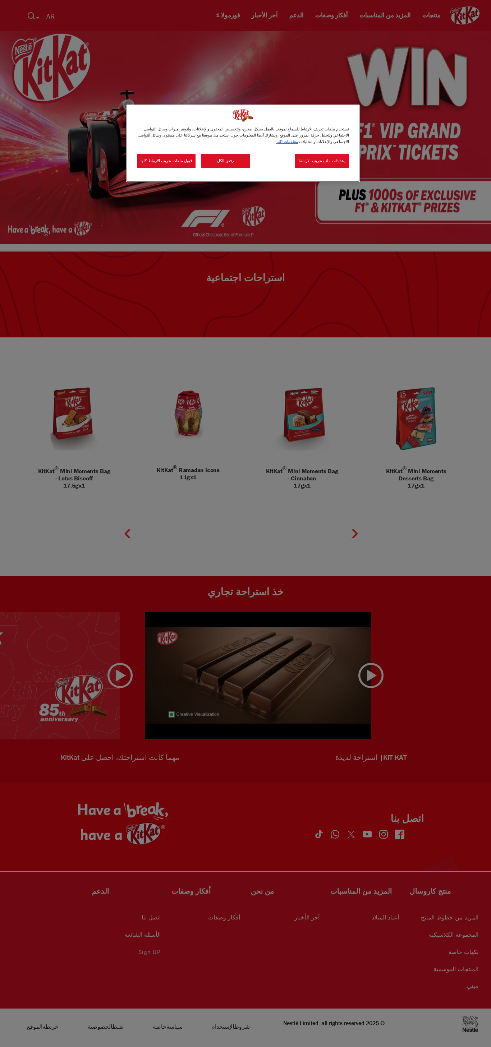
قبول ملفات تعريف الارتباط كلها (166, 160)
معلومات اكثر (287, 141)
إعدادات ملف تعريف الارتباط (322, 160)
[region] (243, 143)
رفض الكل (225, 160)
